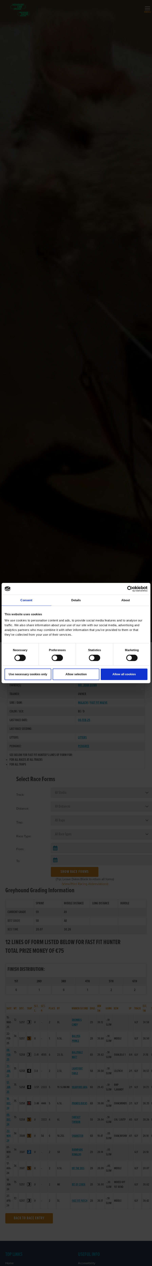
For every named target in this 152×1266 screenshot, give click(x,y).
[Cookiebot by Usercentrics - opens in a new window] (130, 589)
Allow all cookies (124, 674)
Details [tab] (76, 600)
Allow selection (76, 674)
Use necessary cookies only (28, 674)
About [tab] (125, 600)
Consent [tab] (26, 600)
